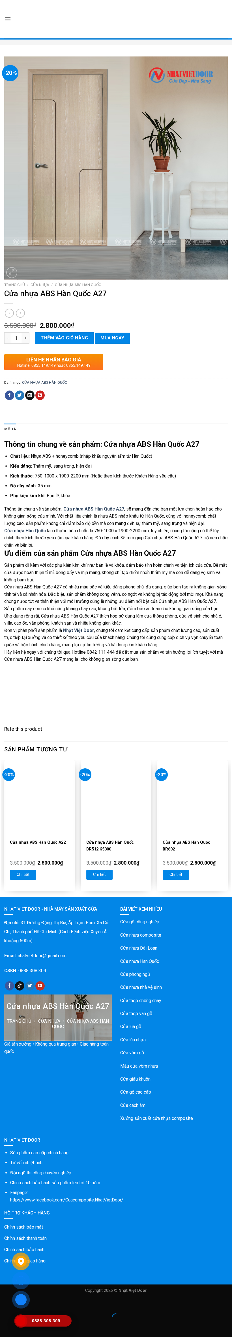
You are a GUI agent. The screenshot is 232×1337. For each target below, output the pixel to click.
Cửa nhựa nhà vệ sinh (141, 987)
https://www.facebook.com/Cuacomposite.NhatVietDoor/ (66, 1200)
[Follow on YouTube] (40, 986)
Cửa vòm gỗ (132, 1052)
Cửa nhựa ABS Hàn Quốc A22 (38, 842)
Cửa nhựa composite (140, 935)
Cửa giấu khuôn (135, 1079)
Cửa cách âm (132, 1105)
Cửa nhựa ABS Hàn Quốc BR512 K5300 (110, 846)
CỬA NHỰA (40, 284)
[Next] (227, 828)
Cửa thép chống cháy (140, 1000)
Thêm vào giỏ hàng (64, 338)
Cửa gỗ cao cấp (135, 1092)
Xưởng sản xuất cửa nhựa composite (156, 1118)
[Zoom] (11, 272)
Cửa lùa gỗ (130, 1026)
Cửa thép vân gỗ (136, 1013)
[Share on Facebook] (9, 395)
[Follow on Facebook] (9, 986)
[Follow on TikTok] (19, 986)
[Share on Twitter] (19, 395)
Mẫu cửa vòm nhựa (139, 1066)
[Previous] (4, 828)
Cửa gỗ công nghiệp (139, 921)
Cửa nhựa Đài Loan (138, 948)
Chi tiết (23, 874)
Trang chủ (14, 284)
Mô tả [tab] (10, 429)
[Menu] (7, 19)
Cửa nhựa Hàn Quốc (139, 961)
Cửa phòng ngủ (135, 974)
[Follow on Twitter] (30, 986)
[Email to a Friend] (30, 395)
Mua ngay (112, 338)
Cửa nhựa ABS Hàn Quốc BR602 (186, 846)
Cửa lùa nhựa (133, 1039)
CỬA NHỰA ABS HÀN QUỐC (78, 284)
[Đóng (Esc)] (5, 1303)
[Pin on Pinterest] (40, 395)
